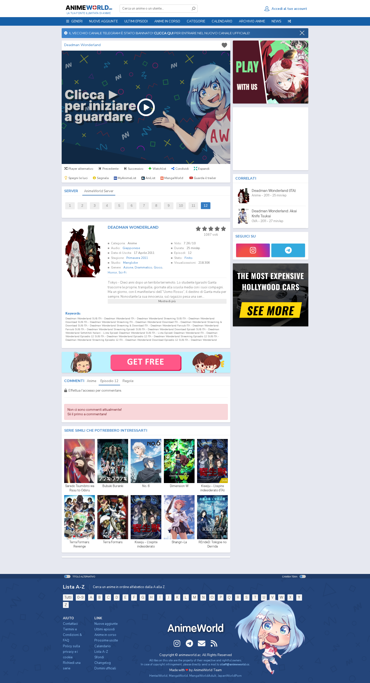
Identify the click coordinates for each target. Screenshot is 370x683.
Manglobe (130, 263)
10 (181, 206)
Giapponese (131, 248)
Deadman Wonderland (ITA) (274, 190)
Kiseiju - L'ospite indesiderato (146, 544)
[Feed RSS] (214, 643)
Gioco (158, 267)
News (276, 21)
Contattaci (70, 624)
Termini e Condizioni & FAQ (72, 635)
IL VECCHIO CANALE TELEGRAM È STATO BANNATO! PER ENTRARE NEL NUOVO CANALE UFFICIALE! (158, 33)
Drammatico (143, 267)
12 (206, 206)
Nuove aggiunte (103, 21)
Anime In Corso (167, 21)
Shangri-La (179, 542)
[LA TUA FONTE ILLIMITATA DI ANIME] (89, 7)
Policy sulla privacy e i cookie (71, 652)
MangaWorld (178, 676)
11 (193, 206)
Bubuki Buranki (112, 486)
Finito (188, 258)
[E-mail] (202, 643)
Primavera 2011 (137, 258)
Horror (112, 272)
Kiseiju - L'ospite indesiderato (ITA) (212, 488)
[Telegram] (288, 250)
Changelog (102, 663)
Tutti (67, 597)
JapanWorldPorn (230, 676)
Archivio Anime (252, 21)
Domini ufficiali (105, 668)
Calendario (222, 21)
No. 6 (146, 486)
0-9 (80, 597)
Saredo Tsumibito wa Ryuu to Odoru (79, 488)
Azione (128, 267)
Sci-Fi (122, 272)
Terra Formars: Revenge (79, 544)
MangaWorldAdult (202, 676)
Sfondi (99, 657)
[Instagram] (253, 250)
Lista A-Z (101, 652)
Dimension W (179, 486)
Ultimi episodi (136, 21)
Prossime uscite (106, 640)
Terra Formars (113, 542)
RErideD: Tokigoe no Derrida (213, 544)
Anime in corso (105, 635)
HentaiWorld (158, 676)
